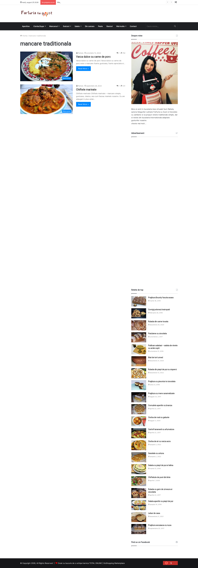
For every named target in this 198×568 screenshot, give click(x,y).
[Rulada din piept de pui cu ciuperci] (138, 373)
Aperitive (26, 26)
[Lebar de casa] (138, 517)
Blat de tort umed (155, 357)
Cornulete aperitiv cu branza (160, 405)
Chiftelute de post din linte (159, 477)
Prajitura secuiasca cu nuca (159, 525)
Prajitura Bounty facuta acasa (160, 297)
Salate (77, 26)
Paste (100, 26)
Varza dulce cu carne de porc (93, 56)
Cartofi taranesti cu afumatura (161, 429)
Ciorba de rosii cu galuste (158, 417)
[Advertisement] (154, 210)
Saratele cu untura (156, 453)
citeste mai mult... (138, 123)
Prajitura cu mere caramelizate (161, 393)
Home (24, 36)
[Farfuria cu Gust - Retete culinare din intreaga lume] (37, 13)
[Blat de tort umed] (138, 361)
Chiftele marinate (86, 89)
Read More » (83, 68)
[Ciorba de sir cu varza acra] (138, 445)
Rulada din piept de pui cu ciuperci (162, 369)
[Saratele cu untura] (138, 457)
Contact (133, 26)
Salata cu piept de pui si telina (160, 465)
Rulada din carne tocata (158, 321)
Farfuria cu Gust (160, 112)
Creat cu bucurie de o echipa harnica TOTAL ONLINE (80, 563)
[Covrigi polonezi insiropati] (138, 313)
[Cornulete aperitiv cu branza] (138, 409)
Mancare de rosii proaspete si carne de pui (75, 2)
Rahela (80, 53)
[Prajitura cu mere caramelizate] (138, 397)
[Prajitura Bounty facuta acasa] (138, 301)
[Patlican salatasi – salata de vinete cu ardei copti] (138, 349)
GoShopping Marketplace (114, 563)
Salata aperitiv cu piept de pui (160, 501)
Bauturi (110, 26)
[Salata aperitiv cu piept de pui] (138, 505)
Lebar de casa (154, 513)
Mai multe (120, 26)
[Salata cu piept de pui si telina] (138, 469)
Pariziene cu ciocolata (157, 333)
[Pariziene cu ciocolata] (138, 337)
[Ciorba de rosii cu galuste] (138, 421)
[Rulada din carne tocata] (138, 325)
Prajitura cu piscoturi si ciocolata (161, 381)
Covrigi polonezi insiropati (159, 309)
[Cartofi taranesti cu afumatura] (138, 433)
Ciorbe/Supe (38, 26)
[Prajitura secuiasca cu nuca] (138, 529)
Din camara (89, 26)
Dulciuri (66, 26)
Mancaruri (53, 26)
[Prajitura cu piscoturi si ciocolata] (138, 385)
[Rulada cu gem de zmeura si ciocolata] (138, 493)
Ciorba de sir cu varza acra (159, 441)
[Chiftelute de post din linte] (138, 481)
